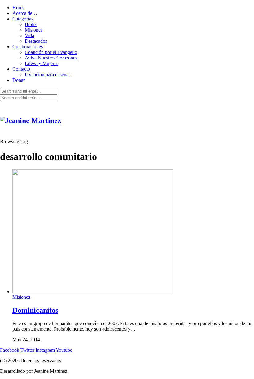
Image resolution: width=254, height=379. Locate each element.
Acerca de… (24, 13)
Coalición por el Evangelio (51, 52)
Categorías (22, 18)
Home (18, 7)
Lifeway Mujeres (41, 63)
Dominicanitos (35, 310)
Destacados (36, 41)
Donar (18, 80)
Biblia (31, 24)
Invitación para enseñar (47, 74)
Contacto (21, 69)
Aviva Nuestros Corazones (51, 57)
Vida (29, 35)
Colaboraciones (27, 46)
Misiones (33, 30)
